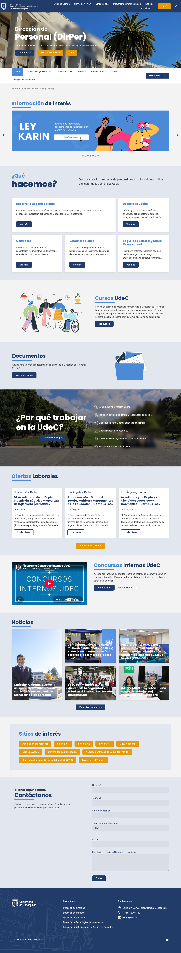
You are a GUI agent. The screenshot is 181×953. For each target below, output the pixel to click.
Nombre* (96, 785)
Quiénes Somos (62, 4)
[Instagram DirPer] (167, 939)
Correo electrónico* (101, 810)
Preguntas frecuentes (24, 79)
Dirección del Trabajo (93, 760)
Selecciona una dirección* (105, 823)
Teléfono (96, 798)
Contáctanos (147, 8)
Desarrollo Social (63, 71)
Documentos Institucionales (127, 4)
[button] (83, 156)
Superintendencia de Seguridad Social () (47, 760)
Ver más (24, 224)
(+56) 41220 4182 (131, 912)
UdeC (164, 6)
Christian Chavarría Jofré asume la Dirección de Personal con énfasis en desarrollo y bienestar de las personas (36, 690)
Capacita (127, 743)
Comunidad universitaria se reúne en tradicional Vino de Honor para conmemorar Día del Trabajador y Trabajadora (89, 651)
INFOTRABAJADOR (50, 52)
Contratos (82, 71)
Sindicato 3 (105, 743)
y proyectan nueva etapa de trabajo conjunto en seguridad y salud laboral (143, 691)
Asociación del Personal (35, 743)
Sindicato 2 (84, 743)
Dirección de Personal (74, 912)
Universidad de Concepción (62, 752)
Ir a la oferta (23, 532)
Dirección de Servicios (74, 917)
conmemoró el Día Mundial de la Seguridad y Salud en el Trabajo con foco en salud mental (90, 690)
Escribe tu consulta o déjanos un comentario (114, 852)
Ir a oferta (76, 532)
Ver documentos (24, 375)
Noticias (149, 4)
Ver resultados (125, 587)
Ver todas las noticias (90, 707)
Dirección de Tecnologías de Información (83, 922)
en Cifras (157, 75)
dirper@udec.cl (129, 917)
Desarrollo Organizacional (38, 71)
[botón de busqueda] (176, 6)
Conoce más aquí (52, 437)
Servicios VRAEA (82, 4)
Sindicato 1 (63, 743)
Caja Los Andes (30, 752)
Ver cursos (104, 324)
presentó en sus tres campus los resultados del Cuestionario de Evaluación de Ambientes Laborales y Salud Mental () (143, 651)
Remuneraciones (99, 71)
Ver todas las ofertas (90, 545)
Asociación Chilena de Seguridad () (107, 752)
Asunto (95, 839)
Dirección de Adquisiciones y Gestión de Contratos (88, 927)
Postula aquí (103, 587)
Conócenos (25, 52)
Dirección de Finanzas (74, 908)
